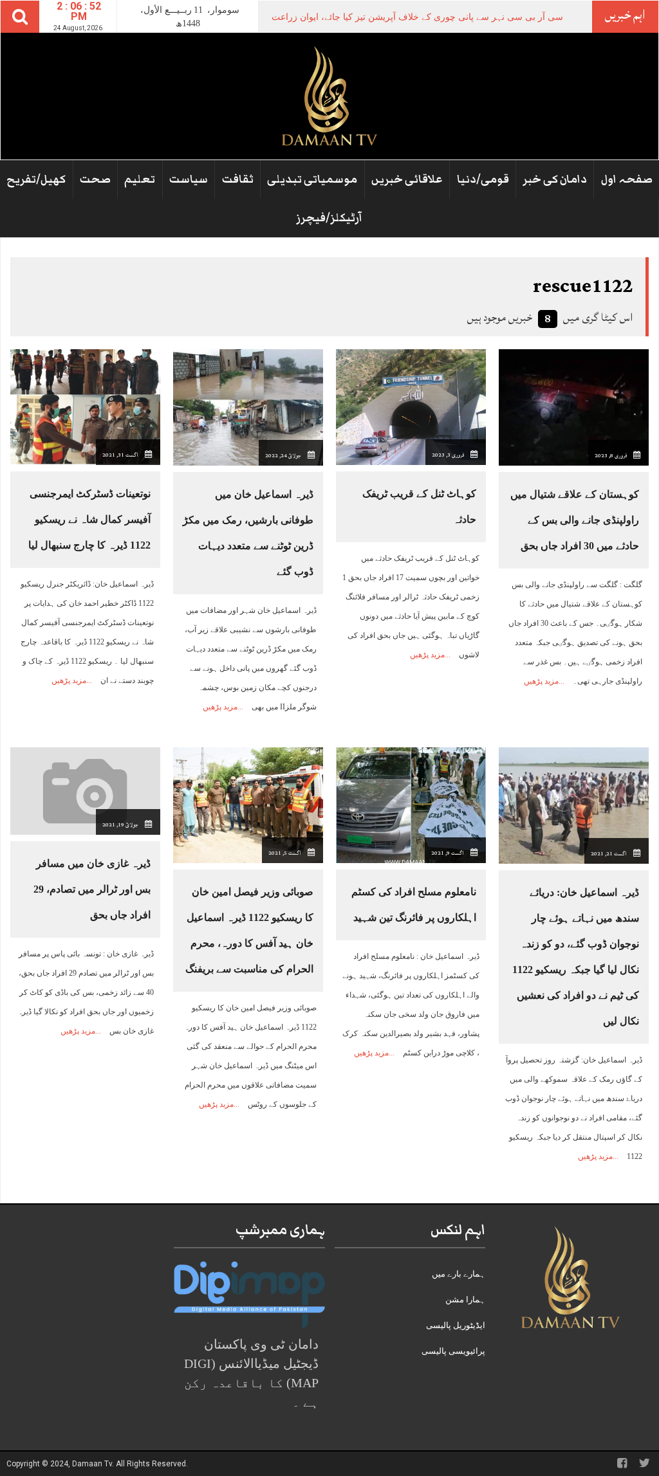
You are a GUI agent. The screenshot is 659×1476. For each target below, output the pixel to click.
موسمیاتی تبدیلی (312, 179)
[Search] (20, 17)
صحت (95, 179)
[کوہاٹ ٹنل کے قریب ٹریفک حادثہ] (411, 406)
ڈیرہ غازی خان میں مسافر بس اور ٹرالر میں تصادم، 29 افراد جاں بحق (92, 889)
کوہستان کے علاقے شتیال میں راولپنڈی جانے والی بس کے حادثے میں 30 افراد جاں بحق (574, 520)
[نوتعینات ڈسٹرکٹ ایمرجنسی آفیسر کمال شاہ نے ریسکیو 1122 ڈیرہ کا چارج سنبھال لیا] (85, 406)
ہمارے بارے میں (458, 1274)
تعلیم (139, 179)
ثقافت (238, 179)
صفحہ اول (627, 179)
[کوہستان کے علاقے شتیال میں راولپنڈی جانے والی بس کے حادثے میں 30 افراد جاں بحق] (574, 406)
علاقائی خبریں (407, 179)
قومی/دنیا (483, 179)
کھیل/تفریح (36, 179)
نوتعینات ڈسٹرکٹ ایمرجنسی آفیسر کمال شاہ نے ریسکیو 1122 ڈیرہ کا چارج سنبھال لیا (89, 519)
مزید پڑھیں (541, 681)
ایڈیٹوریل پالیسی (455, 1325)
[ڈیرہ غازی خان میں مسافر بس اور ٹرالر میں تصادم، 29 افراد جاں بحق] (85, 790)
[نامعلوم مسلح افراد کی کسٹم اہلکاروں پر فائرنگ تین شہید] (411, 804)
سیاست (188, 179)
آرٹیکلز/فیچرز (329, 218)
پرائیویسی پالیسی (453, 1351)
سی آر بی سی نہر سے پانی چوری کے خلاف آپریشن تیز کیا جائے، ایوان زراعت (417, 17)
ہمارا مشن (465, 1299)
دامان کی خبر (555, 179)
